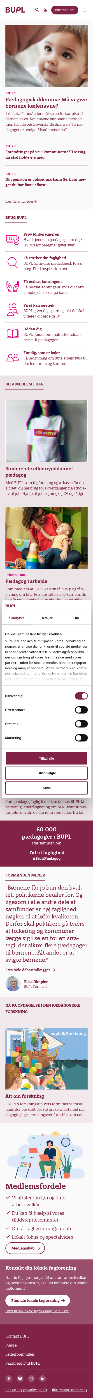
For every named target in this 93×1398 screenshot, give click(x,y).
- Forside (15, 10)
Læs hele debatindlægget (27, 970)
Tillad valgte (46, 773)
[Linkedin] (42, 1378)
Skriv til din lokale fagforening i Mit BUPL (37, 1311)
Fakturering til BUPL (22, 1363)
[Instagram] (31, 1378)
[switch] (81, 710)
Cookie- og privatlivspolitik (26, 1390)
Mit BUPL (46, 10)
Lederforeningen (19, 1354)
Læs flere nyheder (19, 201)
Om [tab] (76, 618)
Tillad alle (46, 758)
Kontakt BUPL (17, 1336)
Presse (11, 1345)
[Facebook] (8, 1378)
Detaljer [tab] (46, 618)
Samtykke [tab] (17, 618)
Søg (37, 10)
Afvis (46, 788)
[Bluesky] (20, 1378)
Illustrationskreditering (69, 1390)
